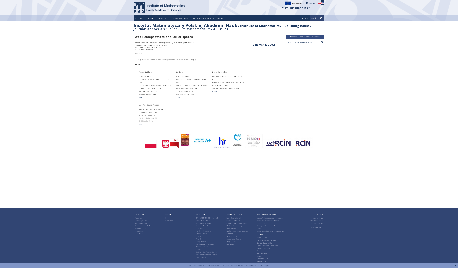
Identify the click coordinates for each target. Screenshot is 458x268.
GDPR (259, 256)
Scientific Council (141, 228)
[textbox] (194, 60)
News (167, 218)
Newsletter (169, 221)
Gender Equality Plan (265, 243)
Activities (163, 18)
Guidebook (139, 234)
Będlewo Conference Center (206, 252)
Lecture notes (262, 223)
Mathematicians (141, 223)
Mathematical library (234, 226)
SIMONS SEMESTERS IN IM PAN (207, 218)
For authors (230, 244)
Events (151, 18)
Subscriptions (231, 236)
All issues (220, 29)
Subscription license (234, 239)
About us (138, 218)
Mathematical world (203, 18)
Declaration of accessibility (267, 240)
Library (198, 249)
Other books (231, 228)
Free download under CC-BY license (305, 37)
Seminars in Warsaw (203, 223)
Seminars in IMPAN (203, 221)
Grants (198, 236)
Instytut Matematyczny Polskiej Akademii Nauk (185, 25)
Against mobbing (263, 248)
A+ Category (139, 231)
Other (220, 18)
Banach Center (201, 234)
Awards (199, 239)
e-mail (141, 97)
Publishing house (180, 18)
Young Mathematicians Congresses (270, 218)
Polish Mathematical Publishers (268, 221)
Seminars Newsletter (203, 226)
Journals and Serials (149, 29)
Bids (258, 251)
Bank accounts (262, 259)
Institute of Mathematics (260, 26)
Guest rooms (262, 238)
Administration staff (142, 226)
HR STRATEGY (262, 254)
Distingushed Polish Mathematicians (270, 231)
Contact (319, 215)
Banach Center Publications (236, 223)
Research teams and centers (206, 255)
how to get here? (317, 227)
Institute (140, 18)
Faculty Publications (203, 231)
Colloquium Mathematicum (189, 29)
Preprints (229, 234)
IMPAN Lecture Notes (234, 221)
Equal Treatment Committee (267, 246)
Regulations (261, 261)
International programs (204, 244)
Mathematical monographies (237, 231)
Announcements (202, 247)
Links (259, 228)
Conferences (201, 228)
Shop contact (231, 242)
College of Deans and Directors (269, 226)
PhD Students (201, 257)
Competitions (201, 242)
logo (159, 7)
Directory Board (141, 221)
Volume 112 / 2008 (264, 44)
